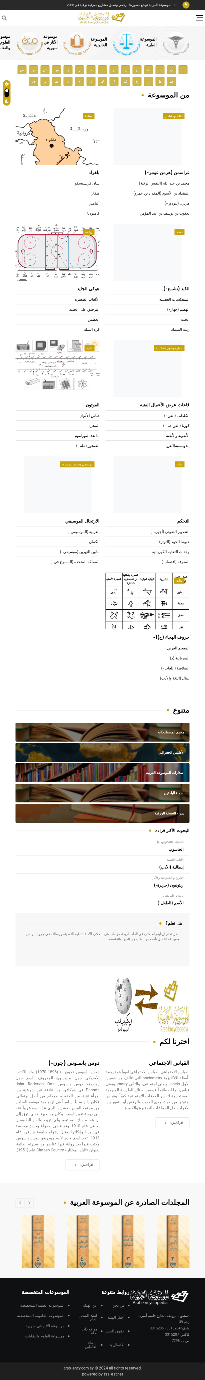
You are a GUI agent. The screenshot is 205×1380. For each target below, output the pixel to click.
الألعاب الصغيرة (87, 299)
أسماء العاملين (91, 1345)
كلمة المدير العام (89, 1317)
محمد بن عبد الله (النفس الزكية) (164, 183)
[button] (29, 1203)
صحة (179, 232)
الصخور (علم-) (88, 446)
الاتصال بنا (116, 1345)
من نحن (118, 1305)
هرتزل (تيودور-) (177, 203)
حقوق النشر (115, 1331)
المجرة (94, 426)
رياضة (88, 232)
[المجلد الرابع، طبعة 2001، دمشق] (128, 1241)
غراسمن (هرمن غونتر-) (167, 172)
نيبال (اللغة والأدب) (175, 678)
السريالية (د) (180, 658)
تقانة (179, 464)
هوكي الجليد (88, 288)
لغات (179, 580)
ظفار (96, 193)
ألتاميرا (94, 203)
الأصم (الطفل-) (171, 903)
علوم (89, 348)
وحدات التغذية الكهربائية (171, 552)
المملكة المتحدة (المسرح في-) (75, 562)
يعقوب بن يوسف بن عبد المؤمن (165, 213)
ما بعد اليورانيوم (87, 436)
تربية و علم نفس (173, 895)
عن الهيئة (90, 1305)
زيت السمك (180, 329)
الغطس (94, 319)
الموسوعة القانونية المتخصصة (40, 1316)
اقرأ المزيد (176, 1123)
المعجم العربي (178, 648)
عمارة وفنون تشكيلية (169, 348)
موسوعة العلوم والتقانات (44, 1336)
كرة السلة (92, 329)
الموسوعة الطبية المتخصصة (42, 1305)
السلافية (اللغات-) (175, 668)
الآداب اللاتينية (175, 859)
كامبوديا (93, 213)
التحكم (183, 521)
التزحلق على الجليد (84, 309)
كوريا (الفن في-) (176, 426)
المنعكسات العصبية (174, 299)
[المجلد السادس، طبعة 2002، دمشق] (38, 1241)
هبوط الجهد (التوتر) (174, 542)
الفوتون (93, 405)
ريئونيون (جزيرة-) (169, 885)
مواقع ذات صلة (90, 1331)
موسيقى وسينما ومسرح (77, 464)
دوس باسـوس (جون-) (74, 1063)
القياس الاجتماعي (169, 1063)
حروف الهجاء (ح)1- (171, 637)
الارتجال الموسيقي (82, 521)
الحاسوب (176, 849)
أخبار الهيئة (116, 1317)
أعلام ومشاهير (173, 116)
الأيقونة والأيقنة (178, 436)
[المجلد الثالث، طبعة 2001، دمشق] (173, 1241)
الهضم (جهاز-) (178, 309)
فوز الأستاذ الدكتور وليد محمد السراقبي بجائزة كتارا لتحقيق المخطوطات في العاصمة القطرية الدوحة (105, 5)
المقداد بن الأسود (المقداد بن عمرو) (162, 193)
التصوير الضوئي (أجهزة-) (170, 532)
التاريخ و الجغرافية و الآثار (168, 878)
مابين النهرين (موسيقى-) (80, 552)
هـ (56, 81)
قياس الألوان (90, 416)
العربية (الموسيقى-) (84, 532)
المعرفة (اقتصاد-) (176, 562)
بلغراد (94, 172)
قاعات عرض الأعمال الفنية (165, 405)
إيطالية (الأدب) (171, 867)
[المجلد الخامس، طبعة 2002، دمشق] (83, 1241)
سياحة (88, 116)
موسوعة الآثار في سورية (50, 42)
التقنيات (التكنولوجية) (170, 842)
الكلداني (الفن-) (177, 416)
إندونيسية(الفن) (178, 446)
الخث (185, 319)
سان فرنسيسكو (87, 183)
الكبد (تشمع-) (177, 288)
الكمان (94, 542)
